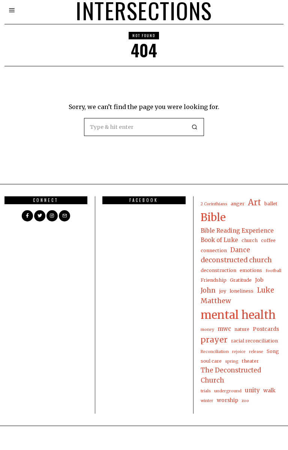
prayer (214, 340)
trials (206, 391)
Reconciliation (215, 351)
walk (269, 390)
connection (214, 250)
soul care (211, 361)
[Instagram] (52, 215)
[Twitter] (39, 215)
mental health (238, 315)
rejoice (239, 351)
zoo (245, 400)
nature (241, 329)
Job (259, 280)
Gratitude (241, 280)
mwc (224, 328)
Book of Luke (219, 240)
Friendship (213, 280)
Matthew (216, 300)
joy (222, 291)
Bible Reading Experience (237, 230)
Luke (265, 290)
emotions (251, 270)
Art (254, 202)
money (207, 329)
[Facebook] (27, 215)
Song (273, 351)
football (273, 270)
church (250, 240)
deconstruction (218, 270)
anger (237, 203)
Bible (213, 217)
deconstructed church (236, 260)
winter (207, 400)
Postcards (266, 329)
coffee (268, 240)
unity (252, 390)
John (208, 290)
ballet (271, 203)
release (256, 351)
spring (231, 361)
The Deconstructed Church (231, 375)
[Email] (64, 215)
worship (227, 400)
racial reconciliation (254, 341)
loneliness (242, 291)
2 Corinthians (214, 204)
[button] (195, 127)
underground (228, 391)
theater (250, 361)
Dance (240, 250)
